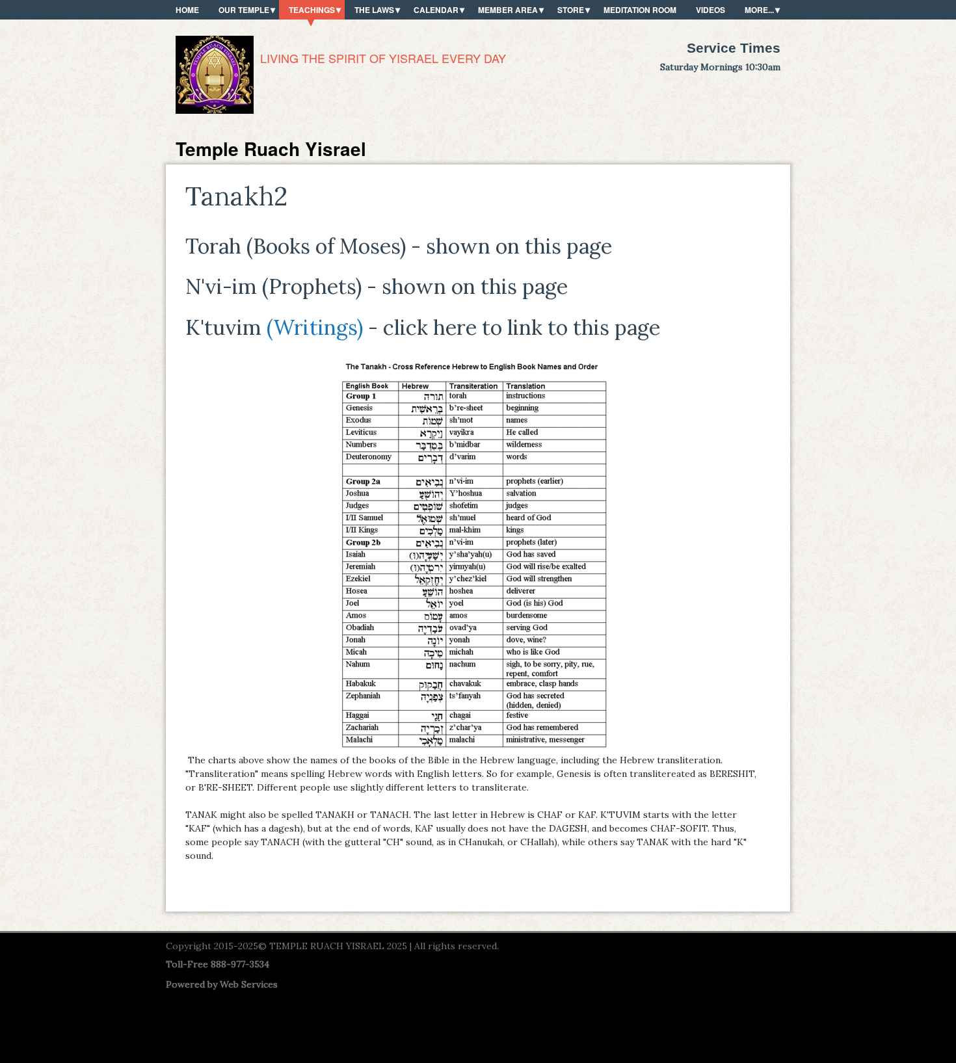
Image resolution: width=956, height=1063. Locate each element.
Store (570, 10)
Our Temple (244, 10)
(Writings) (315, 327)
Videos (710, 10)
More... (759, 10)
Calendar (436, 10)
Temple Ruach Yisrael (271, 148)
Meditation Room (640, 10)
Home (187, 10)
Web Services (249, 984)
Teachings (312, 10)
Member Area (508, 10)
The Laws (374, 10)
